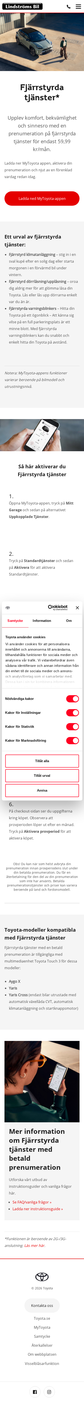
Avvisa (42, 790)
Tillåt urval (42, 775)
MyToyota (42, 1327)
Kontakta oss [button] (42, 1305)
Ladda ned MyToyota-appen (42, 198)
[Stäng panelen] (77, 607)
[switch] (72, 712)
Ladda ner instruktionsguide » (38, 1208)
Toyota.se (42, 1318)
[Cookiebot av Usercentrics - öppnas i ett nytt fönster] (50, 608)
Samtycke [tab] (15, 621)
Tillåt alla (42, 761)
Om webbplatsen (42, 1354)
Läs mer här (34, 1245)
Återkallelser (42, 1345)
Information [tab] (42, 621)
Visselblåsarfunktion (42, 1363)
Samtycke (42, 1336)
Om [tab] (69, 621)
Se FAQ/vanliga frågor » (32, 1202)
